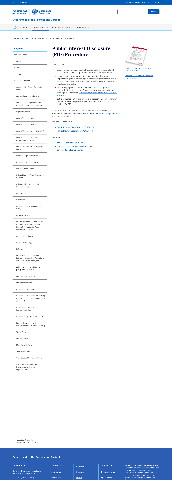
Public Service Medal (24, 283)
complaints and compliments (104, 113)
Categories (18, 48)
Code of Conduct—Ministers (27, 118)
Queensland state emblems (27, 162)
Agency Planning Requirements (28, 96)
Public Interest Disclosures (75, 127)
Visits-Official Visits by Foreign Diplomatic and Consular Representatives (28, 367)
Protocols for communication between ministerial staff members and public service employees (30, 258)
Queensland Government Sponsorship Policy (26, 308)
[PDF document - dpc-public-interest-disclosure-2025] (136, 56)
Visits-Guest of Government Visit (29, 358)
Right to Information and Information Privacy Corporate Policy (30, 324)
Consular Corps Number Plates (28, 156)
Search (154, 12)
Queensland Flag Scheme (26, 289)
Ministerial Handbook (24, 236)
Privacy (79, 477)
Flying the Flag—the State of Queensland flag (27, 185)
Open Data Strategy (24, 242)
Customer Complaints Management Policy (30, 147)
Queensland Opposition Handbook (29, 316)
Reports (17, 61)
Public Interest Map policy (26, 276)
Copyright (80, 467)
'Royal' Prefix (21, 332)
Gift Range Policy (22, 193)
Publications (56, 477)
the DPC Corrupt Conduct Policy (71, 142)
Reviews (17, 74)
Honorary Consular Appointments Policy (29, 207)
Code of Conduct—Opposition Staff (30, 131)
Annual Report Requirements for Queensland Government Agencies (29, 103)
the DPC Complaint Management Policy (74, 146)
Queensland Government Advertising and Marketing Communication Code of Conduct (30, 298)
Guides (17, 68)
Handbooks (20, 200)
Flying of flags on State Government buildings (30, 176)
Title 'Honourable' (23, 351)
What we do (56, 472)
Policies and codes (20, 38)
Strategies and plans (22, 55)
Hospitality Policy (23, 215)
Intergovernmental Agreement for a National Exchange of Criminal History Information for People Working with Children (30, 226)
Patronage (20, 249)
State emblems (22, 338)
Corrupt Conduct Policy (25, 169)
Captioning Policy (23, 112)
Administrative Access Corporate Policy (29, 88)
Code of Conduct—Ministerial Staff (30, 125)
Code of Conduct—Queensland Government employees (28, 138)
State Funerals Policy (24, 345)
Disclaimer (80, 472)
